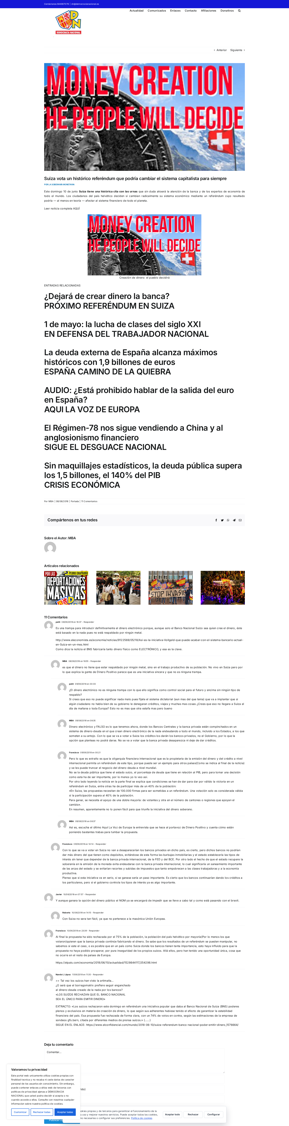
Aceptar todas (65, 1112)
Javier (59, 894)
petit (58, 622)
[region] (43, 1091)
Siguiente (236, 50)
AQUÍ (76, 208)
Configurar (213, 1114)
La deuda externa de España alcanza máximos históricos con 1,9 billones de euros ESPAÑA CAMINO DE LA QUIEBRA (130, 361)
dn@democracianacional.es (85, 4)
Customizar (20, 1112)
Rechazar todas (42, 1112)
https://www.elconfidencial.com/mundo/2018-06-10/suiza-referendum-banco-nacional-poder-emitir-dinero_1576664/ (162, 1024)
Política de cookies (141, 1118)
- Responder (87, 622)
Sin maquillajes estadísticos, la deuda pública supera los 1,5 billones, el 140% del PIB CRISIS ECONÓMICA (143, 475)
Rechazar (193, 1114)
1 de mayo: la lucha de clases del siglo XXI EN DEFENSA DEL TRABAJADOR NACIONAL (126, 329)
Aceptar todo (172, 1114)
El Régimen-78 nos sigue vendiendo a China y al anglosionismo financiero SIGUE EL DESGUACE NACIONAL (133, 437)
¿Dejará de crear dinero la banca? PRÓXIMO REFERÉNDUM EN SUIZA (109, 301)
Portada (75, 501)
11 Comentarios (89, 501)
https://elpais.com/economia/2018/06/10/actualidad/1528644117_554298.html (106, 962)
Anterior (222, 50)
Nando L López (63, 974)
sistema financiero (110, 200)
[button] (239, 10)
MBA (51, 501)
